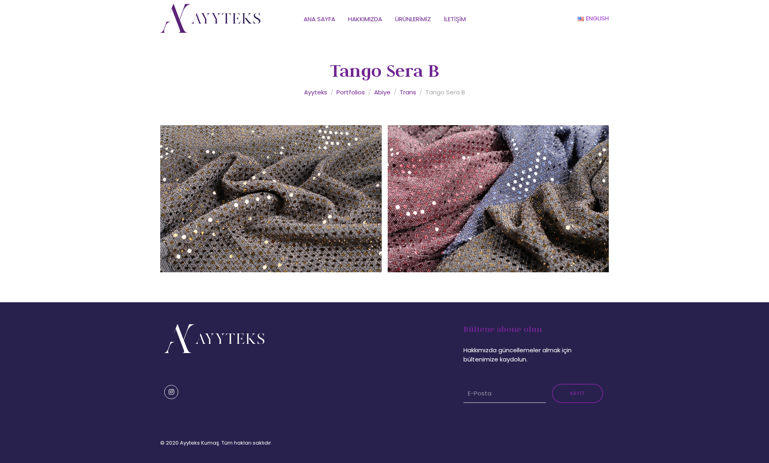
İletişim (455, 19)
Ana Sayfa (319, 19)
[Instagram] (171, 392)
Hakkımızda (365, 19)
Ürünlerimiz (413, 19)
